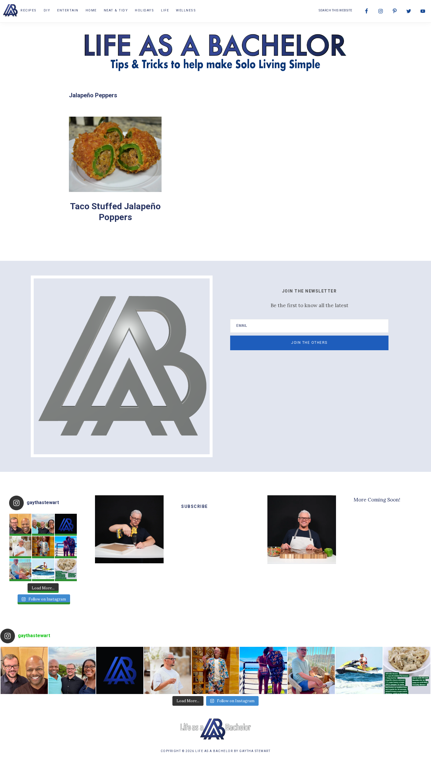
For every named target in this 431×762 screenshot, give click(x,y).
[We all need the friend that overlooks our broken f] (66, 547)
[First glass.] (20, 547)
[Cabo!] (43, 570)
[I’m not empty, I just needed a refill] (43, 547)
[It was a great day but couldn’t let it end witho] (20, 525)
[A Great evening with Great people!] (43, 525)
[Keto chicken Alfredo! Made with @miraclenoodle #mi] (66, 570)
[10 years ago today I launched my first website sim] (66, 525)
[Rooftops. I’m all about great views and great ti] (20, 570)
